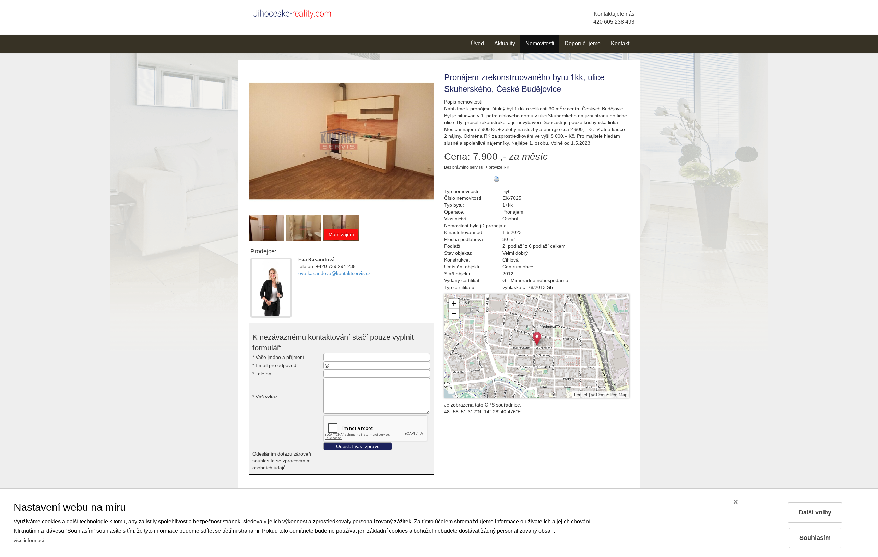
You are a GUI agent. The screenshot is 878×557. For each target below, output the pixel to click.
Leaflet (581, 394)
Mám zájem (341, 234)
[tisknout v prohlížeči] (496, 178)
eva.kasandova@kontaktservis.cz (334, 273)
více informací (29, 540)
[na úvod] (295, 12)
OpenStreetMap (611, 394)
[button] (537, 339)
